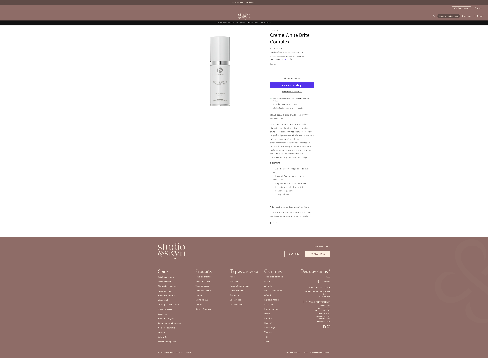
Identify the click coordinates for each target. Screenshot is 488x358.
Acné (232, 277)
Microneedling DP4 (167, 341)
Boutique (294, 253)
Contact (478, 8)
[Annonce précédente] (5, 2)
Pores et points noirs (240, 286)
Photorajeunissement (168, 286)
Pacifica (268, 318)
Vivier (267, 341)
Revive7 (268, 323)
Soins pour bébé (203, 290)
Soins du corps (202, 286)
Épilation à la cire (166, 277)
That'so (268, 332)
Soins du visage (202, 281)
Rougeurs (234, 295)
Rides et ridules (237, 290)
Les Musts (200, 295)
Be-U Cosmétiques (273, 290)
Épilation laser (164, 281)
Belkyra (161, 332)
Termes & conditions (292, 352)
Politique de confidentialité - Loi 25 (316, 352)
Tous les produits (203, 277)
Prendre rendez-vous (448, 16)
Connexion (466, 16)
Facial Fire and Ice (166, 295)
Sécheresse (235, 300)
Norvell (267, 313)
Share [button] (275, 223)
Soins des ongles (166, 318)
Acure (267, 281)
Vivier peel (163, 300)
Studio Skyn (269, 327)
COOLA (267, 295)
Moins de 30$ (201, 300)
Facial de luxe (164, 291)
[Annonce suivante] (483, 2)
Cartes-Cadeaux (203, 309)
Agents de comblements (169, 323)
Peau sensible (236, 304)
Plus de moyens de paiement (292, 91)
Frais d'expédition (276, 52)
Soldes (198, 304)
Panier (327, 247)
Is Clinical (268, 304)
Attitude (268, 286)
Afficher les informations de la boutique (289, 108)
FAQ (328, 277)
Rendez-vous (317, 253)
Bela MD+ (162, 337)
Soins (163, 271)
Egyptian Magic (271, 300)
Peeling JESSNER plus (168, 304)
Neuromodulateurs (166, 328)
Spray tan (162, 314)
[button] (5, 16)
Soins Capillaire (165, 309)
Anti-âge (234, 281)
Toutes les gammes (273, 277)
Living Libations (271, 309)
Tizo (266, 337)
